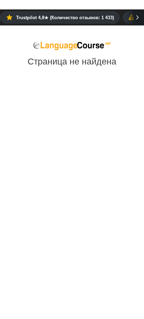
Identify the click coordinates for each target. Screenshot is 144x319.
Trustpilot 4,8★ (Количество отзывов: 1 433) (65, 17)
